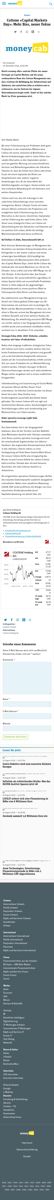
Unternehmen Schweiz (14, 904)
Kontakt (27, 1157)
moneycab (10, 63)
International (9, 933)
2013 (26, 1186)
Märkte (6, 986)
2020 (38, 1183)
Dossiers (7, 1096)
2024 (15, 1183)
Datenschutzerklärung (27, 1150)
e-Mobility (8, 1092)
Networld (7, 1043)
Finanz (6, 957)
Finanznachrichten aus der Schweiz (20, 961)
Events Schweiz (10, 915)
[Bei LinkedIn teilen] (33, 32)
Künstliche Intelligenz (13, 1018)
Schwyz (6, 926)
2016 (10, 1186)
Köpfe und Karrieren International (19, 950)
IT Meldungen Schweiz (14, 1025)
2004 (30, 1190)
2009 (49, 1186)
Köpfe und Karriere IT (13, 1032)
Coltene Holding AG (13, 534)
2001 (47, 1190)
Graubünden (9, 922)
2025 (10, 1183)
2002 (42, 1190)
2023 (21, 1183)
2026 (4, 1183)
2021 (32, 1183)
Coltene (6, 627)
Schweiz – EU (9, 1106)
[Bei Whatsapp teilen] (27, 32)
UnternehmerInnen (12, 1117)
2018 (49, 1183)
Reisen (6, 1060)
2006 (18, 1190)
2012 (32, 1186)
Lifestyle (7, 1057)
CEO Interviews (10, 1074)
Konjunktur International (15, 943)
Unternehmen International (16, 936)
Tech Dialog (8, 1039)
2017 (4, 1186)
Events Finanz (9, 975)
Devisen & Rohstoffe (12, 1004)
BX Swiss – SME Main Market (16, 965)
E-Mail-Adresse (11, 711)
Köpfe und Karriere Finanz (15, 972)
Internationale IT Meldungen (17, 1029)
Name (6, 699)
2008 (7, 1190)
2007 (13, 1190)
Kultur (6, 1053)
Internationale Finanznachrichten (19, 968)
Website (6, 724)
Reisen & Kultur (10, 1050)
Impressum (27, 1143)
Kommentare (9, 1114)
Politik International (13, 940)
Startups (7, 1011)
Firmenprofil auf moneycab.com (18, 531)
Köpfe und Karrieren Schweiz (17, 918)
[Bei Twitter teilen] (15, 32)
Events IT (7, 1036)
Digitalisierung (10, 1021)
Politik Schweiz (10, 908)
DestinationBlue (11, 1064)
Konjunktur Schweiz (12, 911)
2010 (43, 1186)
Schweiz (7, 901)
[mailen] (39, 32)
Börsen (6, 1000)
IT (4, 1014)
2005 (24, 1190)
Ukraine (7, 1103)
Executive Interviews (13, 1078)
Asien (6, 989)
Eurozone (7, 993)
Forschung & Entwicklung (15, 1099)
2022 (27, 1183)
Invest (27, 15)
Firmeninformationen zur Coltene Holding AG (23, 536)
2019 (44, 1183)
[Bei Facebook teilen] (21, 32)
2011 (37, 1186)
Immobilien (8, 1110)
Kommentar (9, 660)
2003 (36, 1190)
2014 (21, 1186)
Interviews (8, 1071)
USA (5, 996)
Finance (13, 627)
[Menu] (4, 4)
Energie (7, 1089)
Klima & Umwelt (10, 1085)
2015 (15, 1186)
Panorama (8, 947)
